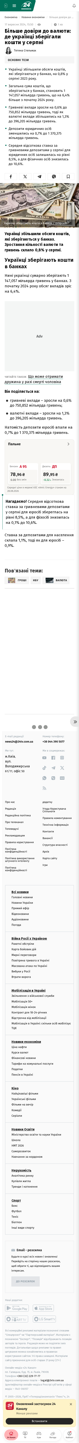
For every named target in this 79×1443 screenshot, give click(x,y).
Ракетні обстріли (23, 944)
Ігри (45, 865)
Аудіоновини (20, 919)
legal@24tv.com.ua (52, 1380)
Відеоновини (20, 914)
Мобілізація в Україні (29, 990)
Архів (46, 851)
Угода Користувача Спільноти (54, 810)
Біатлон (17, 1222)
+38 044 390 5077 (53, 741)
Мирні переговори (24, 955)
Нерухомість (21, 1170)
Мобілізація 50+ (22, 1001)
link (44, 757)
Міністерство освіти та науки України (36, 1134)
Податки (17, 1069)
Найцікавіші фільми (25, 1093)
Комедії (16, 1110)
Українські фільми (24, 1099)
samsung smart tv (45, 1319)
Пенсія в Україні (22, 1074)
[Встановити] (39, 1413)
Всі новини (20, 892)
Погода (16, 925)
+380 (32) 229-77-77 (28, 1376)
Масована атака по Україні (29, 966)
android (17, 1308)
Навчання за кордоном (27, 1157)
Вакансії (48, 838)
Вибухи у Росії (21, 971)
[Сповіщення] (74, 5)
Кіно (15, 1088)
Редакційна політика (18, 815)
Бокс (15, 1205)
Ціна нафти (19, 1047)
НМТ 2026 (18, 1145)
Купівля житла (21, 1181)
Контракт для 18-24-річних (29, 1012)
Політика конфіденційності (16, 850)
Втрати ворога (21, 977)
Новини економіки (33, 17)
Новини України (22, 902)
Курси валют (20, 1052)
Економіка (11, 17)
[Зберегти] (68, 176)
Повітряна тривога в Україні (30, 960)
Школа (16, 1140)
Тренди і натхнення (24, 1186)
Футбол (16, 1211)
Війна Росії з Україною (29, 938)
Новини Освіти (23, 1129)
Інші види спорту (23, 1227)
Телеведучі (12, 829)
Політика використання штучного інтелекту (19, 859)
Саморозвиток (21, 1151)
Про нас (10, 802)
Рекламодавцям (15, 835)
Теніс (15, 1216)
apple (45, 1308)
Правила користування (19, 842)
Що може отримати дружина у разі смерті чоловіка (34, 379)
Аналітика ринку (22, 1175)
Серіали (17, 1115)
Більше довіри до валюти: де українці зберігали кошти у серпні (61, 17)
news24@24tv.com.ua (19, 741)
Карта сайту (50, 858)
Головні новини (22, 897)
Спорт (16, 1200)
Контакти (48, 831)
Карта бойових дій (24, 949)
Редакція (10, 809)
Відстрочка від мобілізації (29, 1018)
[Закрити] (71, 1404)
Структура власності (55, 845)
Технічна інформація (55, 825)
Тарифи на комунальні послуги (32, 1063)
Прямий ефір (20, 908)
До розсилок (25, 1281)
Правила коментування (57, 818)
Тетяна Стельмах (25, 50)
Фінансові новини (24, 1058)
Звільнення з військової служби (33, 996)
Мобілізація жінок (24, 1007)
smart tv (17, 1319)
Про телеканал (14, 822)
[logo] (26, 6)
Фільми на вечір (22, 1104)
